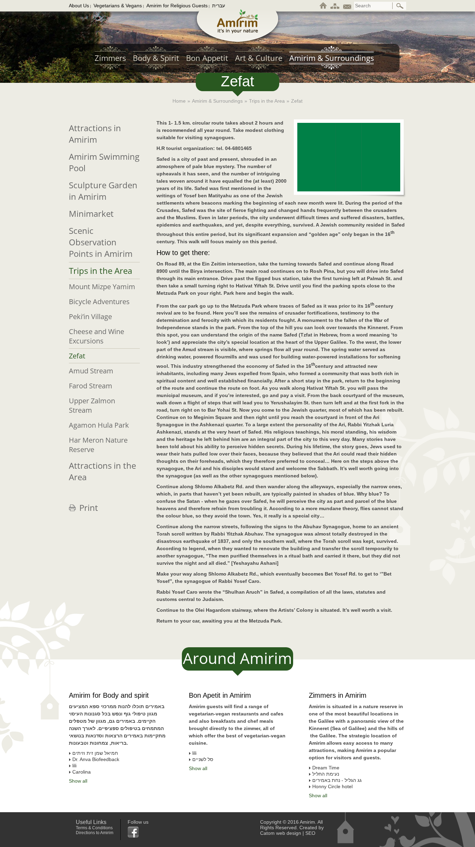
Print (88, 507)
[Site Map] (335, 5)
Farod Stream (90, 385)
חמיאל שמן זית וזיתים (95, 753)
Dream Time (325, 767)
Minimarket (91, 213)
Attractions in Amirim (95, 133)
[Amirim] (237, 26)
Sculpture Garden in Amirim (103, 190)
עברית (218, 5)
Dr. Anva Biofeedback (95, 759)
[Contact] (347, 5)
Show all (318, 795)
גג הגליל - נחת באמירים (337, 780)
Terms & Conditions (94, 827)
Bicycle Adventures (99, 301)
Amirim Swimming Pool (104, 162)
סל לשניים (202, 759)
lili (194, 753)
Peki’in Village (90, 316)
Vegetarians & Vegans (118, 5)
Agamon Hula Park (99, 425)
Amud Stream (91, 370)
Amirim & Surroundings (217, 101)
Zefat (77, 356)
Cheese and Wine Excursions (96, 336)
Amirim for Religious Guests (177, 5)
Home (179, 101)
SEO (310, 833)
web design (288, 833)
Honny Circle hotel (332, 786)
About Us (79, 5)
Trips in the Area (267, 101)
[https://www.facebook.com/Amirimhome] (138, 832)
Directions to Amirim (94, 832)
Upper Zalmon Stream (92, 405)
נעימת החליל (325, 774)
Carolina (81, 772)
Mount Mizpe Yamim (102, 286)
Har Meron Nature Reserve (98, 444)
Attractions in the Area (102, 471)
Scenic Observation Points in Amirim (100, 242)
